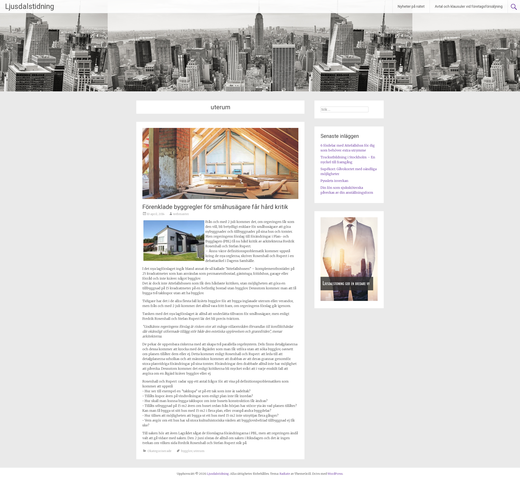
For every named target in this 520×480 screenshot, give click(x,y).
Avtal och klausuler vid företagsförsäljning (469, 6)
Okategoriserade (159, 451)
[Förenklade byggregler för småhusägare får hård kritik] (220, 198)
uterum (199, 451)
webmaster (181, 214)
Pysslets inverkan (334, 181)
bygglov (186, 451)
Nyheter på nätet (411, 6)
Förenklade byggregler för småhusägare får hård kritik (215, 206)
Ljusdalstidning (29, 6)
